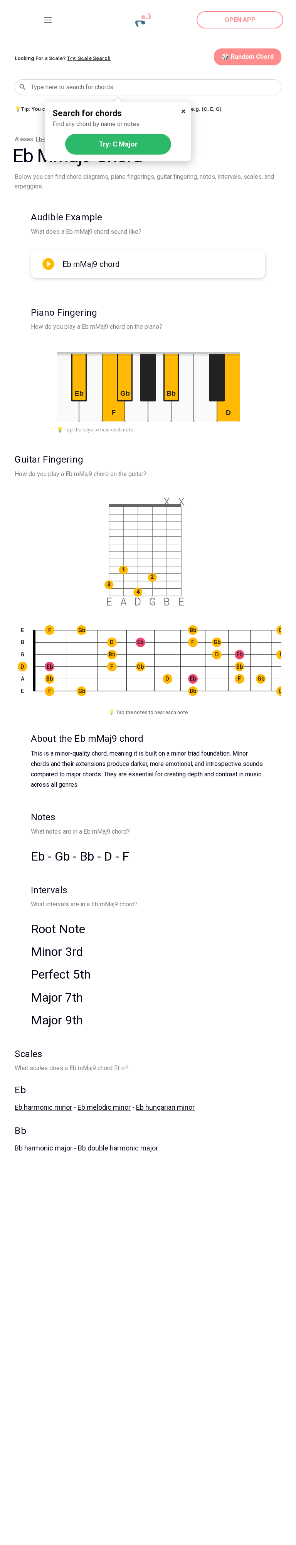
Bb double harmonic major (118, 1148)
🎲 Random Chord (248, 56)
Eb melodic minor (104, 1107)
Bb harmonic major (43, 1148)
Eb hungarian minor (165, 1107)
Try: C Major (118, 144)
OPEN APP (240, 19)
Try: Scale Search (89, 58)
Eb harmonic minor (43, 1107)
